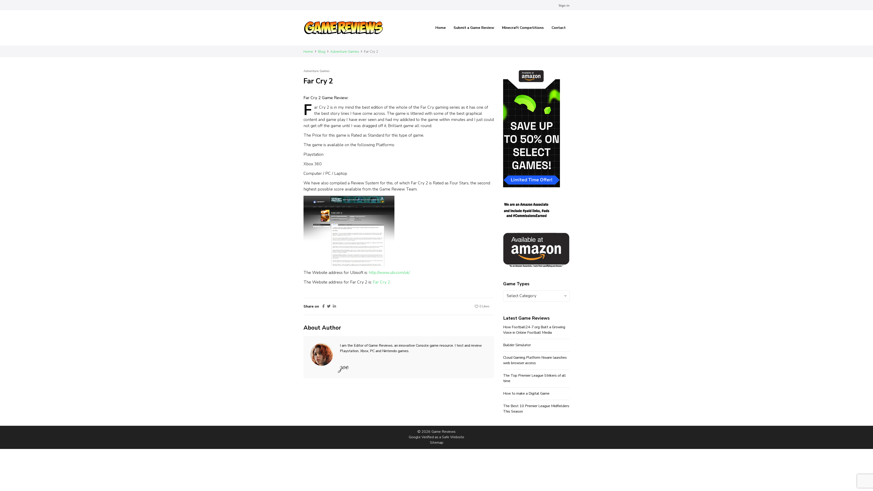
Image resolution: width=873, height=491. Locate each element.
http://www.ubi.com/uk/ (389, 272)
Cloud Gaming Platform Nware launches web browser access (535, 360)
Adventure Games (317, 71)
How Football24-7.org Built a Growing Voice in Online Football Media (534, 330)
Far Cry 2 (381, 282)
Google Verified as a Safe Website (436, 437)
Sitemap (436, 442)
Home (440, 27)
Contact (559, 27)
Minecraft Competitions (523, 27)
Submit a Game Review (474, 27)
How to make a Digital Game (526, 393)
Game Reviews (443, 431)
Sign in (564, 5)
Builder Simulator (517, 345)
